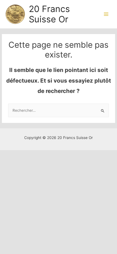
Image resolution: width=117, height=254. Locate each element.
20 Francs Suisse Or (49, 14)
